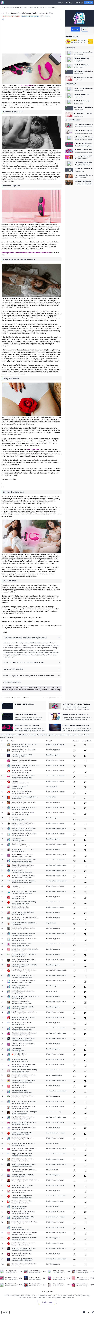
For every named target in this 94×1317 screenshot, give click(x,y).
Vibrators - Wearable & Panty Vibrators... (24, 776)
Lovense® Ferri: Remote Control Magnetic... (25, 949)
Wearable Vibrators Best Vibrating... (23, 1190)
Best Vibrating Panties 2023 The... (22, 1022)
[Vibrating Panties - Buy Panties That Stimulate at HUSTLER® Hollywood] (69, 131)
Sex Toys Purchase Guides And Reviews (24, 749)
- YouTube (15, 781)
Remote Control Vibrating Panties (83, 127)
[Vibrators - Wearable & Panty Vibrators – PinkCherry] (69, 144)
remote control (16, 799)
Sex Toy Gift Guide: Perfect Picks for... (23, 991)
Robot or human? (17, 870)
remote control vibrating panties (22, 778)
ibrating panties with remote (20, 746)
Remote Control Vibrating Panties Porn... (24, 807)
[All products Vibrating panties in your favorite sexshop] (69, 170)
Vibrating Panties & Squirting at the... (23, 1211)
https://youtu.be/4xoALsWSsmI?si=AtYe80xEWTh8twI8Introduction (26, 253)
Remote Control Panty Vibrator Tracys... (24, 1248)
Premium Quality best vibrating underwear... (25, 996)
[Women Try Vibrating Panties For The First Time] (69, 157)
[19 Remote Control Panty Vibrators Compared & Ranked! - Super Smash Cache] (69, 151)
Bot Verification (16, 839)
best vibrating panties (18, 751)
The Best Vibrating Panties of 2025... (23, 865)
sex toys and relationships (20, 1077)
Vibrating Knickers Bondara (20, 986)
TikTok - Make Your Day (81, 58)
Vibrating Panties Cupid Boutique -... (23, 1201)
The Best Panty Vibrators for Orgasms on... (25, 1238)
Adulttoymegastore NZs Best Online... (23, 1217)
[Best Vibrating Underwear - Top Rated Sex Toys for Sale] (69, 176)
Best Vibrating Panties (80, 177)
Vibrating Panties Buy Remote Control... (24, 1106)
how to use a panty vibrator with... (22, 1133)
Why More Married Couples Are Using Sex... (25, 1112)
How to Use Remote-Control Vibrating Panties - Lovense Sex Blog (36, 7)
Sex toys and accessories (19, 1206)
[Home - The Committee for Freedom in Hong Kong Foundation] (69, 53)
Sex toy (60, 3)
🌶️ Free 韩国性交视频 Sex (19, 1054)
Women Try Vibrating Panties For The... (23, 1017)
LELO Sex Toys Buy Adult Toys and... (22, 1138)
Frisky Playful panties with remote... (22, 1154)
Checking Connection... (51, 698)
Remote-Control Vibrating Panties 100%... (24, 860)
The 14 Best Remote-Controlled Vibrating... (25, 1070)
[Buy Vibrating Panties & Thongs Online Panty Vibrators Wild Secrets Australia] (69, 163)
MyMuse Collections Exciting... (21, 1001)
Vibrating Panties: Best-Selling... (21, 1253)
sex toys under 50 (17, 788)
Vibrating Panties (78, 54)
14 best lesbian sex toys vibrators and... (24, 1080)
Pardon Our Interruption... (20, 1091)
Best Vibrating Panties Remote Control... (24, 970)
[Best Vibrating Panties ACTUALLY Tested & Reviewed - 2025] (69, 125)
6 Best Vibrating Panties (19, 896)
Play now (90, 41)
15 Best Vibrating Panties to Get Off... (23, 912)
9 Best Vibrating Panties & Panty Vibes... (24, 954)
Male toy (69, 3)
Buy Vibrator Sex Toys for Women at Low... (24, 833)
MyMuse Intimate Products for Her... (23, 1159)
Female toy (79, 3)
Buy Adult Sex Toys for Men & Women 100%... (25, 765)
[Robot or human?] (69, 138)
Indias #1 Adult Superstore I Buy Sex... (23, 1043)
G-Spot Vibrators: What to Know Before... (24, 923)
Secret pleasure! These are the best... (23, 1096)
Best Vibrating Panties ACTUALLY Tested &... (25, 917)
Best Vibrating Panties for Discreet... (23, 1007)
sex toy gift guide (17, 993)
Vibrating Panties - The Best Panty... (22, 849)
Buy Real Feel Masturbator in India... (23, 854)
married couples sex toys (19, 1114)
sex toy (5, 1312)
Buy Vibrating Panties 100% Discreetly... (24, 933)
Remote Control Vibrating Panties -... (23, 975)
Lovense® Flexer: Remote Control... (22, 944)
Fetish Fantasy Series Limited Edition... (23, 1038)
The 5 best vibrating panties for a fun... (24, 1127)
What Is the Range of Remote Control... (24, 959)
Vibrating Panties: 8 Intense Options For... (24, 1264)
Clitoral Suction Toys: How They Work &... (24, 1169)
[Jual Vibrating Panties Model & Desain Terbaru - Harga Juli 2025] (69, 72)
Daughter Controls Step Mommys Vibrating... (25, 1180)
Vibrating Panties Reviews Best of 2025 (23, 1143)
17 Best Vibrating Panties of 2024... (22, 755)
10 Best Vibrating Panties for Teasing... (23, 928)
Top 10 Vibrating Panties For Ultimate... (24, 802)
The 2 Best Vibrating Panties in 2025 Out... (25, 760)
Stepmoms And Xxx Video (19, 1059)
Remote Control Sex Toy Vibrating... (22, 791)
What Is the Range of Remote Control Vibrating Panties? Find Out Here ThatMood (16, 698)
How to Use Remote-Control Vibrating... (24, 881)
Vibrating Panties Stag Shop (20, 907)
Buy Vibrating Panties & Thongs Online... (24, 1012)
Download (89, 2)
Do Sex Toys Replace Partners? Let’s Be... (24, 1075)
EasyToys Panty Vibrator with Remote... (23, 812)
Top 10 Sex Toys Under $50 (20, 786)
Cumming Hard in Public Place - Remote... (24, 744)
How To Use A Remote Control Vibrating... (24, 902)
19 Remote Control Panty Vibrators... (23, 1175)
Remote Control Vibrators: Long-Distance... (25, 797)
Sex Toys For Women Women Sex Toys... (24, 828)
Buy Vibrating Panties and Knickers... (23, 1117)
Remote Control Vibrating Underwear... (23, 875)
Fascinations (15, 818)
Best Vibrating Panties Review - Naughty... (24, 965)
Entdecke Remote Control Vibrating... (23, 823)
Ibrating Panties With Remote (82, 158)
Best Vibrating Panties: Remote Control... (24, 1064)
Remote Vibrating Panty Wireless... (22, 770)
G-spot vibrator (16, 925)
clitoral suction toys (18, 1171)
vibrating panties (9, 7)
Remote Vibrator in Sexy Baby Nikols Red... (25, 1222)
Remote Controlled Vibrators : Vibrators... (24, 891)
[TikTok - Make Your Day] (69, 59)
